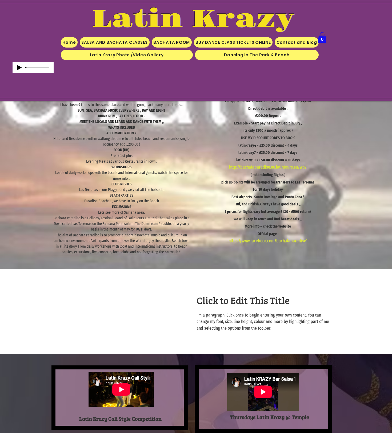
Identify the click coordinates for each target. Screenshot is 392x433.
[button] (322, 37)
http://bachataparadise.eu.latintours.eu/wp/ (268, 167)
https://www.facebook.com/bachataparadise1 (268, 240)
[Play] (19, 67)
